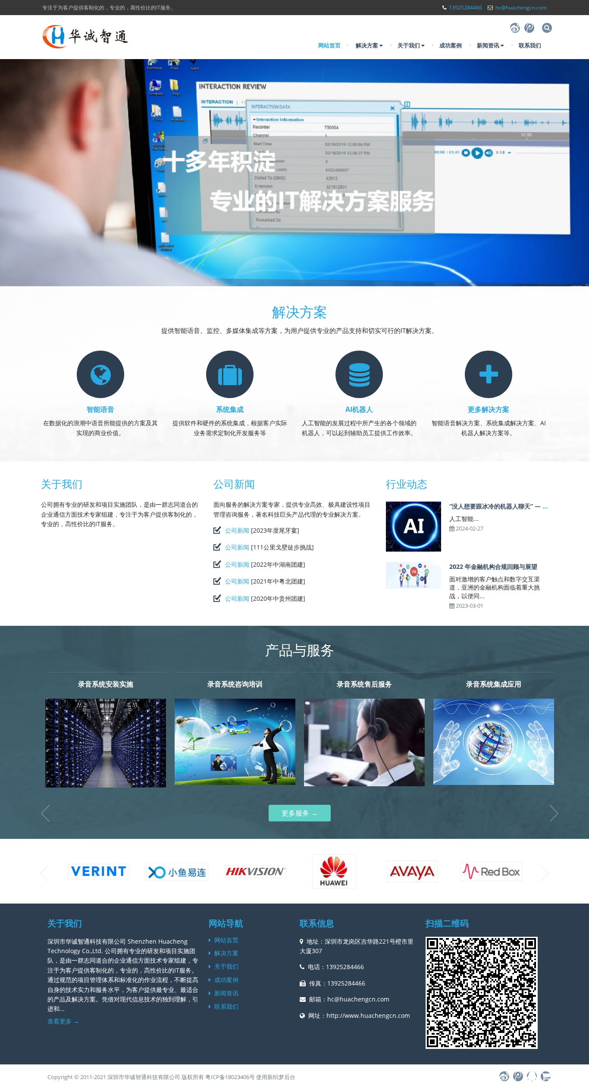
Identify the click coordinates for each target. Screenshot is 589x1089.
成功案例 (450, 45)
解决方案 (367, 45)
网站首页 (329, 45)
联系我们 (530, 45)
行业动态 (406, 484)
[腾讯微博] (529, 28)
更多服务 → (300, 813)
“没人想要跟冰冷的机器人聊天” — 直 (498, 506)
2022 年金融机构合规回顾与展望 (493, 566)
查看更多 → (63, 1021)
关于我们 (409, 45)
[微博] (515, 28)
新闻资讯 (489, 45)
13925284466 (465, 7)
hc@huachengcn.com (521, 7)
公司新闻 (234, 484)
